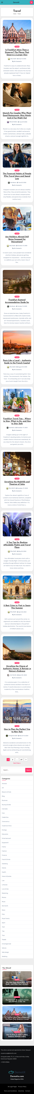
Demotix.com (17, 1076)
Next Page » (17, 763)
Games (4, 868)
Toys (3, 935)
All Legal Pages (12, 1086)
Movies (4, 897)
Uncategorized (6, 944)
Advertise (21, 1091)
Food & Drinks (6, 859)
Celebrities (5, 817)
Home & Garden (6, 876)
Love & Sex (5, 889)
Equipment (5, 842)
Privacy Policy (22, 1086)
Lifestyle (4, 885)
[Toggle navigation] (2, 2)
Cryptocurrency (7, 825)
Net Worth (5, 906)
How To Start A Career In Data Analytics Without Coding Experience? (17, 1036)
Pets (3, 914)
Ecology (4, 830)
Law (3, 880)
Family (4, 847)
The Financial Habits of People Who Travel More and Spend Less (17, 176)
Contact (27, 1091)
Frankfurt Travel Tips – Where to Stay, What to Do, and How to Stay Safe (17, 421)
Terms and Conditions (10, 1091)
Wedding (4, 956)
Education (5, 834)
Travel (17, 46)
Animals (4, 783)
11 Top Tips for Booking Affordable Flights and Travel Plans (17, 545)
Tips (3, 931)
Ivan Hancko (13, 675)
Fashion (4, 851)
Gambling (5, 863)
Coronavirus (5, 821)
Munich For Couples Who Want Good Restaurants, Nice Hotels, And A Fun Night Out (17, 115)
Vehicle (4, 948)
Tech (3, 927)
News (3, 910)
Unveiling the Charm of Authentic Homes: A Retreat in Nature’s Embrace (17, 668)
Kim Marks (13, 182)
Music (3, 901)
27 (21, 760)
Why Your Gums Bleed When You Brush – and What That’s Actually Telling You (17, 984)
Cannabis (5, 809)
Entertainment (6, 838)
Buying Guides (6, 804)
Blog (3, 796)
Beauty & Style (6, 792)
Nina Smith (14, 58)
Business (5, 800)
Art (3, 788)
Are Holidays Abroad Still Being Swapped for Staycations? (17, 239)
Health (4, 872)
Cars (3, 813)
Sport (3, 922)
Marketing (5, 893)
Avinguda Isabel (13, 735)
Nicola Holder (13, 122)
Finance (4, 855)
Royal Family (6, 918)
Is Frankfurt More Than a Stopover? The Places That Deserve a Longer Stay (17, 52)
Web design (5, 952)
